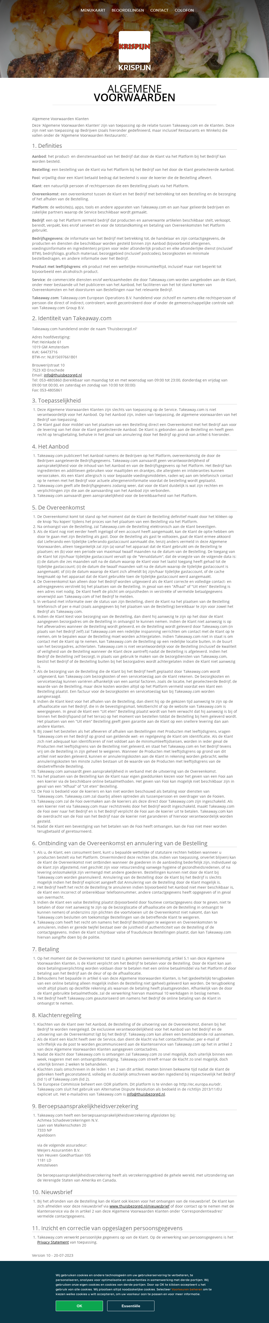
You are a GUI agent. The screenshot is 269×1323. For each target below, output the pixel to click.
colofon (184, 10)
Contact (159, 10)
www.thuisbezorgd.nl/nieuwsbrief (139, 1206)
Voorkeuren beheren (187, 1289)
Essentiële (131, 1306)
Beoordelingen (128, 10)
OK (79, 1306)
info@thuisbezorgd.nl (63, 375)
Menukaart (93, 10)
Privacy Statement (53, 1242)
